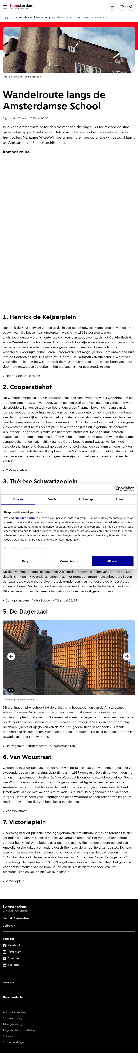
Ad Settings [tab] (85, 499)
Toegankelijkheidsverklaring (19, 1030)
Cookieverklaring (12, 1018)
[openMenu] (5, 6)
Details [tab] (52, 499)
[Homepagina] (6, 17)
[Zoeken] (131, 7)
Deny (25, 561)
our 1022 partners (26, 517)
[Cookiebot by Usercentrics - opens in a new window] (118, 489)
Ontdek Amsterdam (16, 918)
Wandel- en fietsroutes (32, 17)
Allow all (112, 561)
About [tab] (120, 499)
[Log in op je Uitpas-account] (112, 7)
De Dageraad (15, 746)
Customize (67, 561)
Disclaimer (9, 1036)
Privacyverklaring (12, 1024)
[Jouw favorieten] (122, 7)
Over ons (9, 982)
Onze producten (13, 997)
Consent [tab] (18, 499)
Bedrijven (9, 925)
